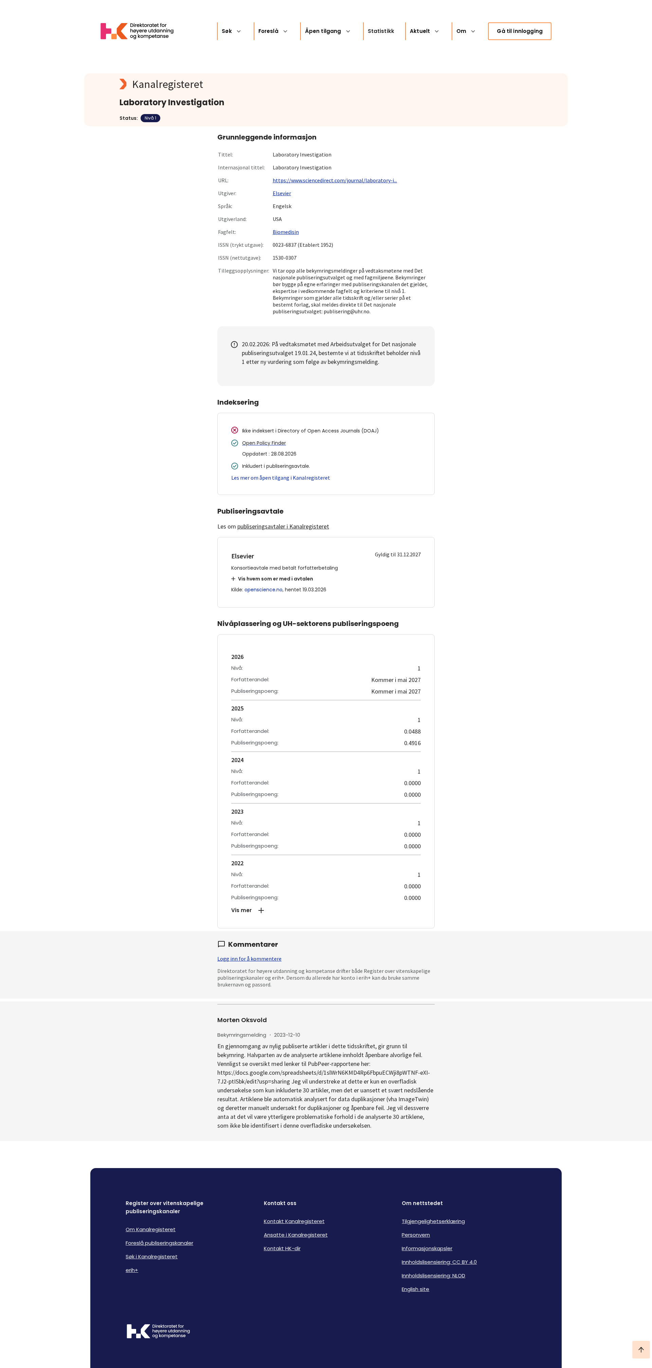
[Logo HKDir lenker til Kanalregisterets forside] (141, 31)
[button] (326, 910)
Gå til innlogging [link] (520, 31)
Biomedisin (286, 231)
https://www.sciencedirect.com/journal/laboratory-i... (335, 180)
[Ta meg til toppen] (641, 1349)
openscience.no (263, 589)
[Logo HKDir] (158, 1332)
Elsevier (282, 193)
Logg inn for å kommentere (249, 958)
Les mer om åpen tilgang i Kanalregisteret (280, 477)
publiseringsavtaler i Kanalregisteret (283, 526)
